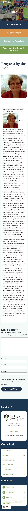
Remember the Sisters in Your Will (14, 49)
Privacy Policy (8, 474)
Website (4, 371)
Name (3, 359)
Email (3, 365)
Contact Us (6, 455)
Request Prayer (14, 33)
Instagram (10, 492)
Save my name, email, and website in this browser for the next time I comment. (13, 382)
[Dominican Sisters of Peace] (7, 3)
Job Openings (7, 465)
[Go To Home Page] (14, 417)
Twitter (9, 497)
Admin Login (7, 469)
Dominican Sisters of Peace (14, 503)
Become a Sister (14, 25)
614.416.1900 (14, 431)
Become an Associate (14, 41)
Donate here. (7, 450)
